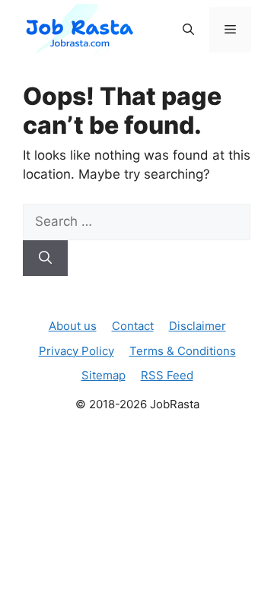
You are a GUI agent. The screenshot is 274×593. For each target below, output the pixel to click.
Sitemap (103, 375)
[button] (188, 29)
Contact (133, 326)
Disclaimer (197, 326)
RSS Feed (167, 375)
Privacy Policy (76, 351)
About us (73, 326)
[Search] (45, 258)
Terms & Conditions (182, 351)
